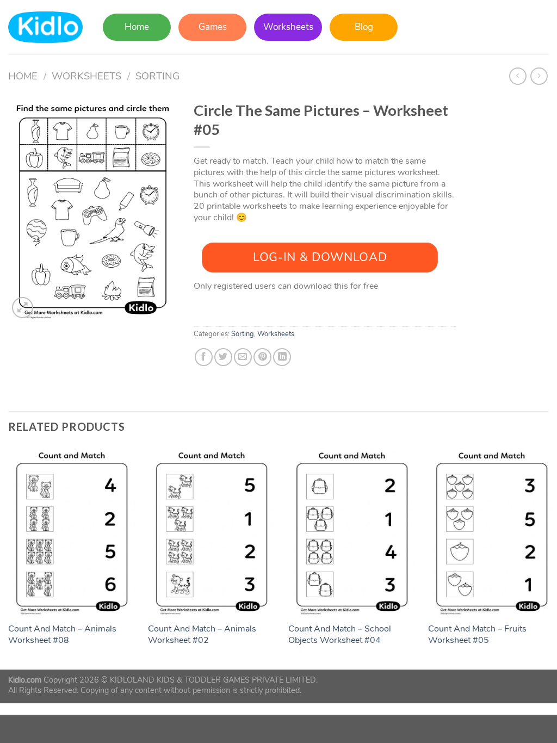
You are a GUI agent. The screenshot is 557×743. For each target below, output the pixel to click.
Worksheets (288, 27)
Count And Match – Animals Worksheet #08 (62, 634)
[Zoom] (22, 307)
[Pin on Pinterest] (262, 357)
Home (137, 27)
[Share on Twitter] (223, 357)
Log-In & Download (320, 257)
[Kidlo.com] (45, 27)
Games (213, 27)
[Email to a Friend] (243, 357)
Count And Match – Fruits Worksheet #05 (477, 634)
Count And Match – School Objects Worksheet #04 (339, 634)
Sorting (157, 76)
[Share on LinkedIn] (282, 357)
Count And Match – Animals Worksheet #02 (202, 634)
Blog (364, 27)
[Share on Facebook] (204, 357)
